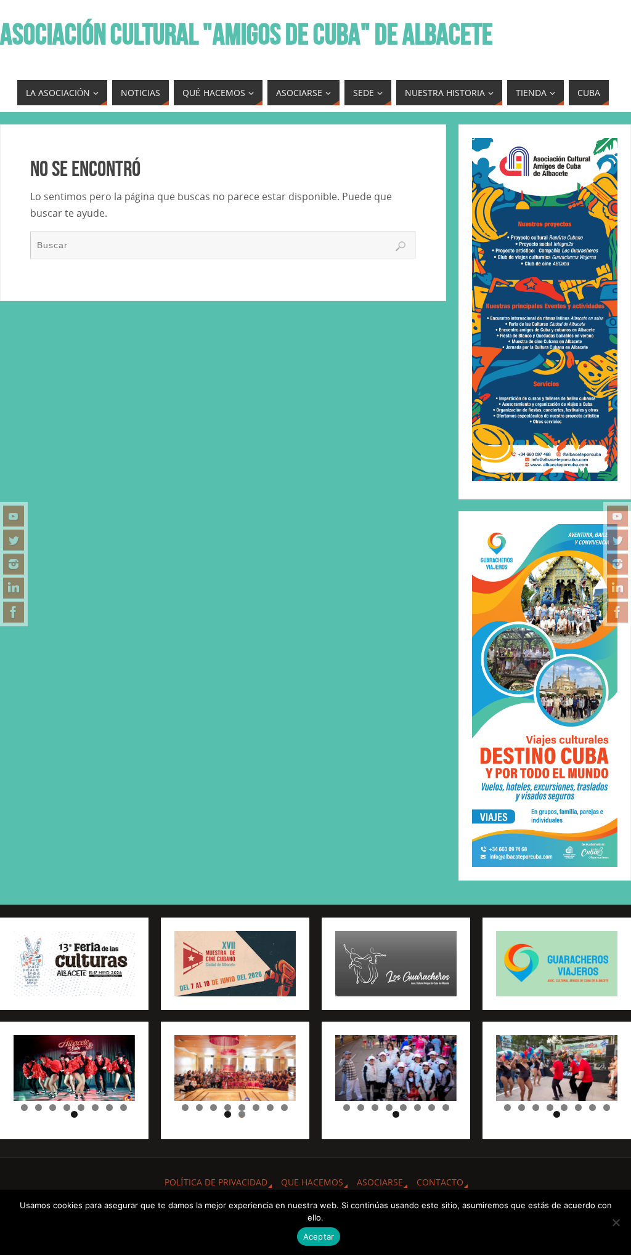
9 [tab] (74, 1114)
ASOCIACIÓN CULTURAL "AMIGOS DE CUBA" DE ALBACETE (246, 34)
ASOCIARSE (380, 1182)
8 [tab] (123, 1107)
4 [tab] (66, 1107)
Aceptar (319, 1236)
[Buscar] (400, 246)
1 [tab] (24, 1107)
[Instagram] (13, 564)
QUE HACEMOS (312, 1182)
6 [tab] (95, 1107)
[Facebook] (13, 612)
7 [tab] (109, 1107)
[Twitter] (13, 540)
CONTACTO (440, 1182)
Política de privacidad (216, 1182)
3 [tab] (52, 1107)
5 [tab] (81, 1107)
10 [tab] (242, 1114)
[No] (615, 1222)
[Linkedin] (13, 588)
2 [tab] (38, 1107)
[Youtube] (13, 516)
